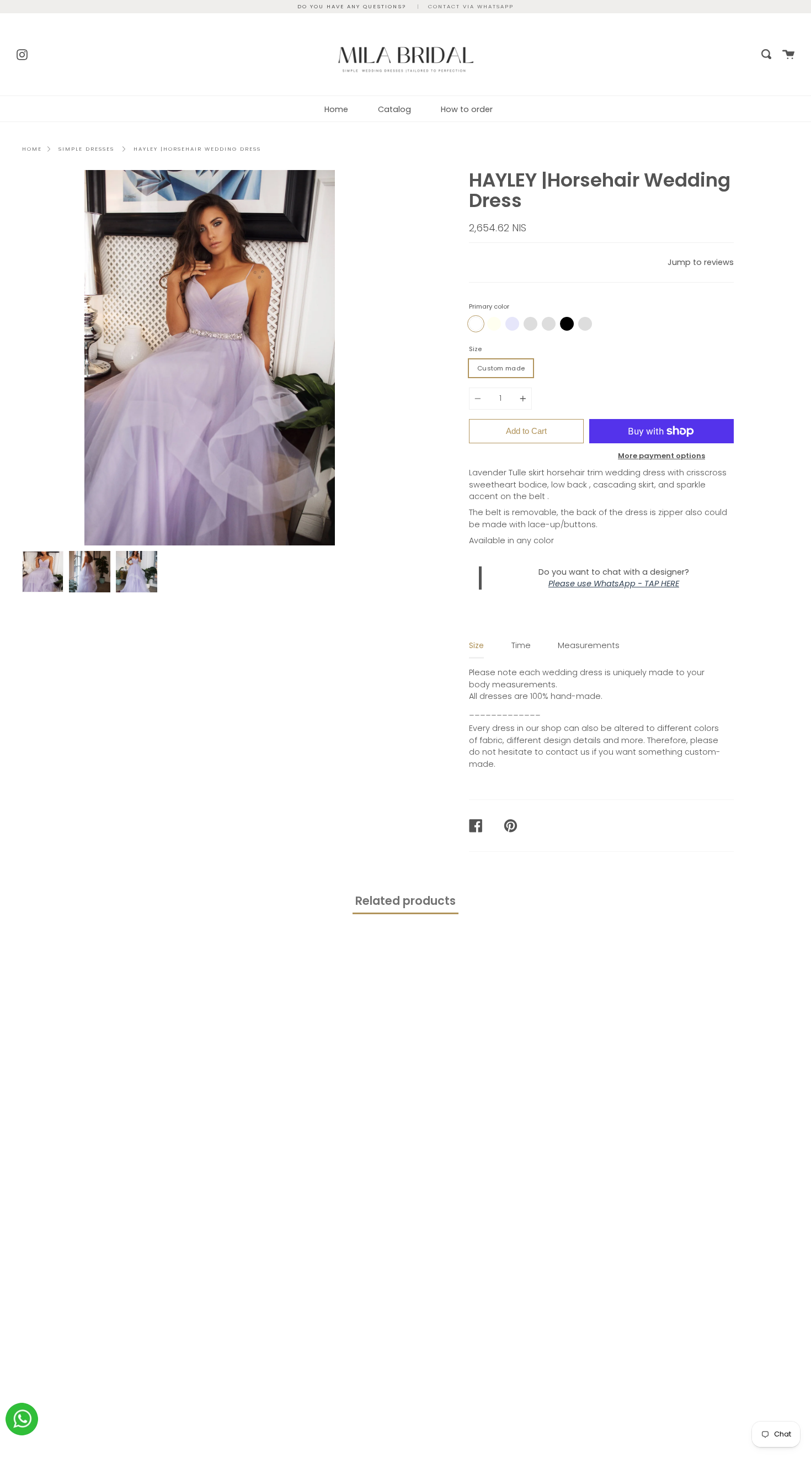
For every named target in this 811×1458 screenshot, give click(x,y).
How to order (467, 109)
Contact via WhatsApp (471, 6)
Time (521, 645)
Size (475, 348)
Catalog (394, 109)
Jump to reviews (701, 262)
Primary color (489, 306)
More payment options (661, 455)
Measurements (589, 645)
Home (336, 109)
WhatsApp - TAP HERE (636, 583)
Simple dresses (86, 148)
